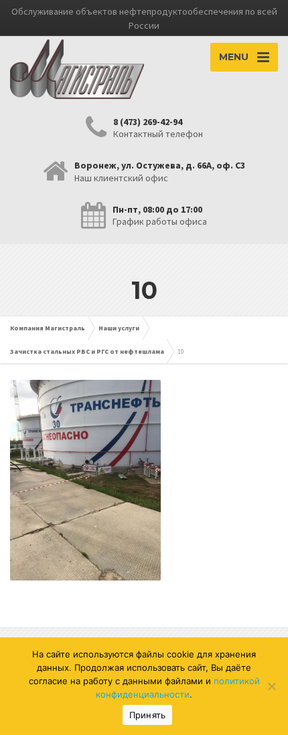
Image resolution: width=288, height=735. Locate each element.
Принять (147, 715)
